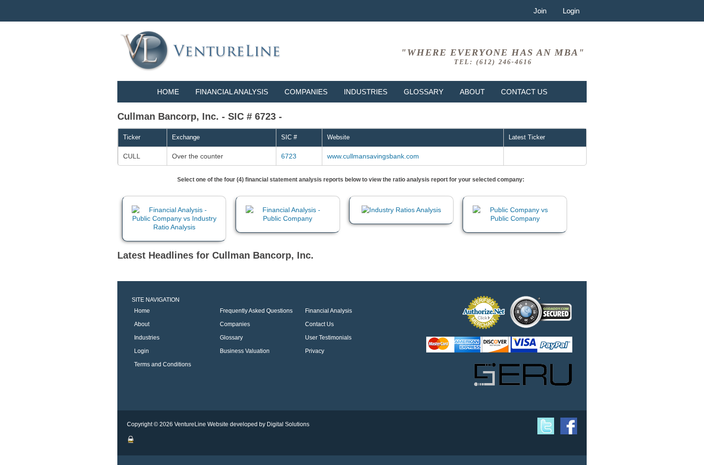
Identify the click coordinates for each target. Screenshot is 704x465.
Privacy (314, 351)
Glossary (423, 92)
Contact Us (524, 92)
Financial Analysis (231, 92)
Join (540, 11)
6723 (288, 156)
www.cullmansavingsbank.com (373, 156)
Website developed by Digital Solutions (258, 424)
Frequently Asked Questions (256, 310)
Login (571, 11)
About (472, 92)
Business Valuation (245, 351)
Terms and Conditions (162, 364)
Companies (306, 92)
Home (168, 92)
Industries (365, 92)
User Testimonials (328, 337)
